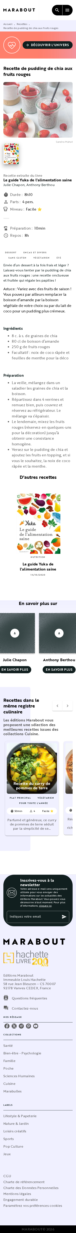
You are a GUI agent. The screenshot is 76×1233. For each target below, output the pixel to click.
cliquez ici (45, 905)
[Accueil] (21, 10)
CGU (7, 1175)
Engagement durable (20, 1199)
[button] (48, 45)
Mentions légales (17, 1193)
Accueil (7, 24)
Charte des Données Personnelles (30, 1187)
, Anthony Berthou (40, 184)
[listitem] (7, 1026)
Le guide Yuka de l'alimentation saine (37, 180)
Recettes (22, 24)
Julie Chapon (14, 184)
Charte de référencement (24, 1181)
